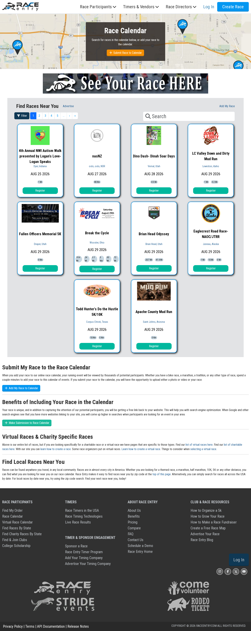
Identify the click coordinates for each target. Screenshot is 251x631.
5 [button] (57, 115)
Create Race (233, 6)
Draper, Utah (40, 244)
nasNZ (97, 156)
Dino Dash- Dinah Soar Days (154, 156)
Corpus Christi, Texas (97, 321)
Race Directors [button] (179, 6)
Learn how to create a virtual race (140, 449)
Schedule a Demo (140, 545)
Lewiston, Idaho (210, 166)
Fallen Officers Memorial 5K (40, 234)
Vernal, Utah (154, 166)
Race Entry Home (140, 551)
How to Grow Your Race (208, 516)
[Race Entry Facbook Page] (228, 571)
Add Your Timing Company (84, 558)
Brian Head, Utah (154, 244)
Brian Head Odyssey (154, 234)
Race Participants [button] (96, 6)
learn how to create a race (55, 449)
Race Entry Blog (202, 540)
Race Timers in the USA (82, 510)
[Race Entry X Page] (235, 571)
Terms (29, 626)
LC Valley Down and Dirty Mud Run (211, 156)
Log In (238, 559)
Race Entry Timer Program (84, 552)
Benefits (134, 516)
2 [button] (39, 115)
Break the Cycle (97, 233)
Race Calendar (12, 516)
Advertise (68, 106)
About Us (134, 510)
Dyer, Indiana (40, 166)
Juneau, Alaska (211, 244)
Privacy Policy (13, 626)
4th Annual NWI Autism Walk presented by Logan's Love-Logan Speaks (40, 156)
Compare (134, 528)
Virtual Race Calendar (17, 522)
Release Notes (78, 626)
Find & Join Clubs (14, 540)
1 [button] (33, 115)
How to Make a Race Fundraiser (214, 522)
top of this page (162, 474)
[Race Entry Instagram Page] (220, 571)
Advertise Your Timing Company (88, 563)
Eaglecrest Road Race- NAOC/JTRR (210, 234)
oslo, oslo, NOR (97, 166)
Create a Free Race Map (208, 528)
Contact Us (135, 540)
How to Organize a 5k (206, 510)
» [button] (75, 115)
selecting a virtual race (203, 449)
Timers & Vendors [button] (138, 6)
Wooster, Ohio (97, 242)
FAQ (130, 534)
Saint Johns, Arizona (154, 321)
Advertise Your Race (205, 534)
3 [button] (45, 115)
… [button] (63, 115)
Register (40, 190)
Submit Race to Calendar (127, 52)
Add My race (227, 106)
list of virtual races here (199, 444)
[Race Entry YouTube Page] (244, 571)
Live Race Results (78, 522)
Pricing (132, 522)
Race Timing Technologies (84, 516)
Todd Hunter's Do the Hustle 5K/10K (97, 312)
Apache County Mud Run (154, 312)
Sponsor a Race (76, 546)
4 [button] (51, 115)
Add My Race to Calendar (23, 388)
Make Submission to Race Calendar (28, 423)
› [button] (69, 115)
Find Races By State (16, 528)
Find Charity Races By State (22, 534)
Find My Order (12, 510)
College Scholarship (16, 545)
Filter (23, 115)
